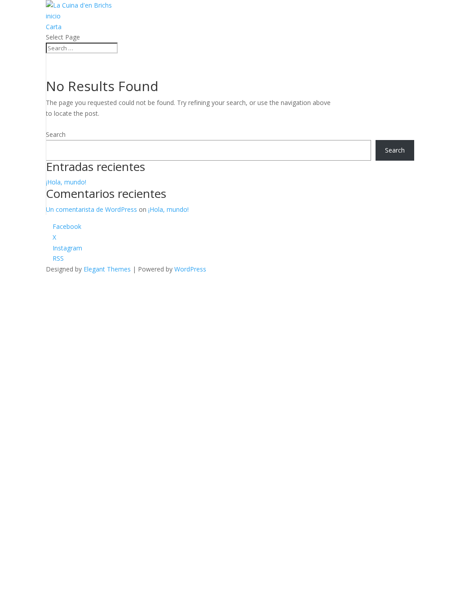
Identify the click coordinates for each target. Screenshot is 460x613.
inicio (53, 16)
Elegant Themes (107, 269)
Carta (54, 26)
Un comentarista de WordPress (91, 209)
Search (56, 134)
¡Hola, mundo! (66, 182)
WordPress (190, 269)
